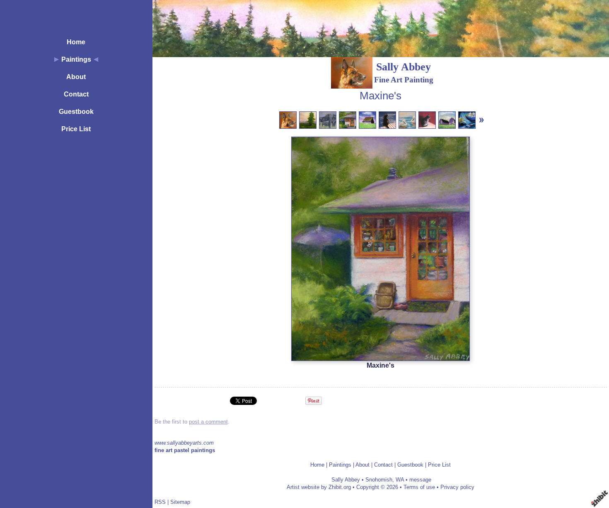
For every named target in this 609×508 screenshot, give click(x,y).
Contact (76, 94)
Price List (76, 128)
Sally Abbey (403, 67)
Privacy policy (457, 487)
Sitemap (180, 502)
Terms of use (419, 487)
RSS (160, 502)
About (76, 76)
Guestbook (76, 111)
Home (76, 42)
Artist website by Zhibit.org (319, 487)
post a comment (208, 422)
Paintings (76, 59)
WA (400, 480)
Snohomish (378, 480)
